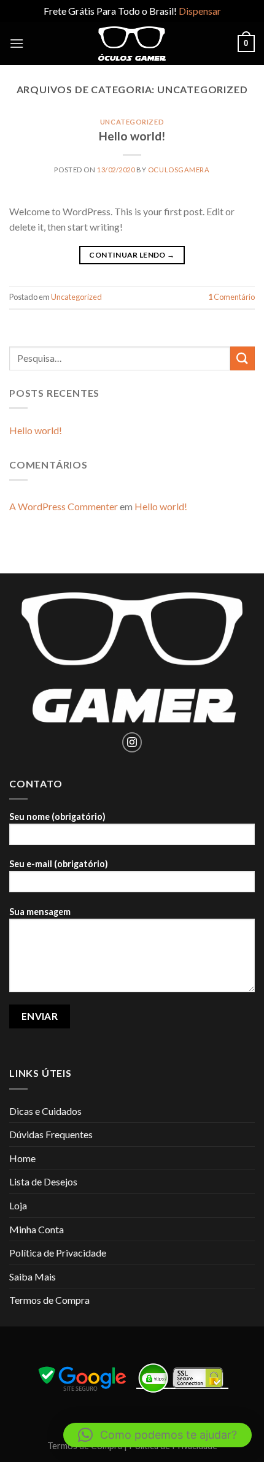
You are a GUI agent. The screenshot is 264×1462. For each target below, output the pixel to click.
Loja (18, 1205)
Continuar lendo (131, 254)
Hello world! (132, 136)
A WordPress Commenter (63, 506)
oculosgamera (179, 170)
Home (22, 1158)
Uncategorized (132, 122)
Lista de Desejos (43, 1181)
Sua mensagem (40, 911)
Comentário (231, 297)
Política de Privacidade (57, 1252)
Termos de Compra (49, 1300)
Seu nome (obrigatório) (57, 816)
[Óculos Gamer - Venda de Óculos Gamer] (132, 43)
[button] (157, 1435)
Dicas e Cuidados (45, 1111)
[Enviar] (242, 358)
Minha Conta (36, 1229)
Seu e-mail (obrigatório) (58, 864)
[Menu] (16, 43)
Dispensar (200, 11)
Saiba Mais (32, 1276)
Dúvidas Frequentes (51, 1134)
